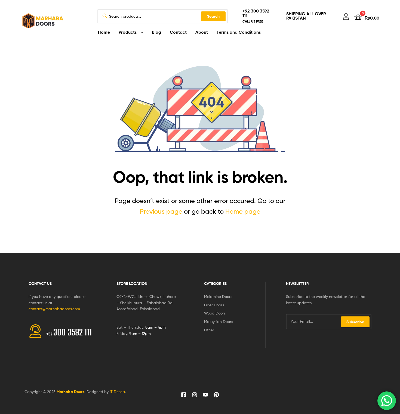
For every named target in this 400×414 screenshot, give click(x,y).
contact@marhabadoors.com (54, 308)
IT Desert (117, 391)
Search (213, 16)
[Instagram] (194, 394)
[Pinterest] (216, 394)
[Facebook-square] (183, 394)
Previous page (161, 211)
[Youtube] (205, 394)
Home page (242, 211)
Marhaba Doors (70, 391)
